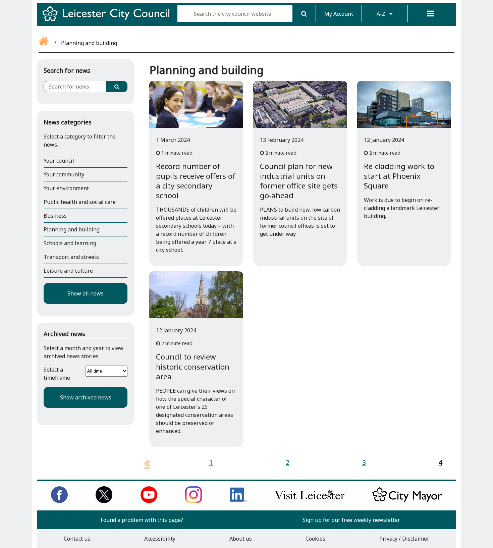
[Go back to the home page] (44, 43)
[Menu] (430, 13)
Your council (59, 160)
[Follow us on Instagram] (193, 501)
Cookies (315, 538)
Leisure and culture (68, 270)
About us (240, 538)
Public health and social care (80, 202)
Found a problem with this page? (142, 520)
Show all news (85, 293)
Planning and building (72, 229)
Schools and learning (70, 243)
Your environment (66, 188)
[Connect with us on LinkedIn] (238, 501)
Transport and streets (71, 257)
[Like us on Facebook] (59, 501)
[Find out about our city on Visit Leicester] (309, 501)
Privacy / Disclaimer (404, 538)
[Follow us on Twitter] (104, 501)
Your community (64, 174)
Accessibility (159, 538)
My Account (338, 13)
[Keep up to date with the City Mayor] (407, 501)
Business (55, 215)
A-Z (382, 13)
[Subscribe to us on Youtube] (149, 501)
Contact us (77, 538)
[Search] (304, 13)
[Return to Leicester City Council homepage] (108, 19)
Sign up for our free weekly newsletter (351, 520)
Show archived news (85, 397)
